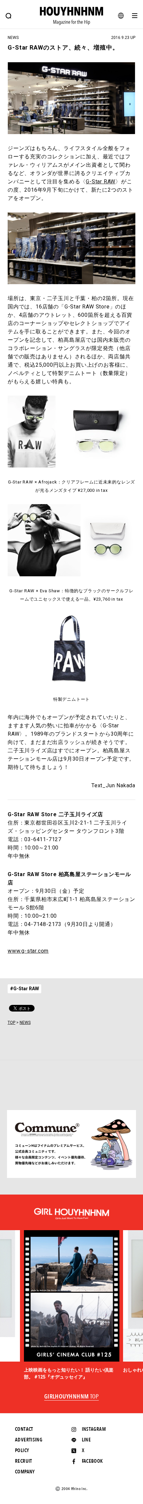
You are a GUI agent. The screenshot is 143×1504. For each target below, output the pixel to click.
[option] (71, 1305)
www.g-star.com (28, 951)
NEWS (25, 1022)
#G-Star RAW (24, 988)
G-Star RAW (100, 181)
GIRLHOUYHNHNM (71, 1397)
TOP (11, 1022)
